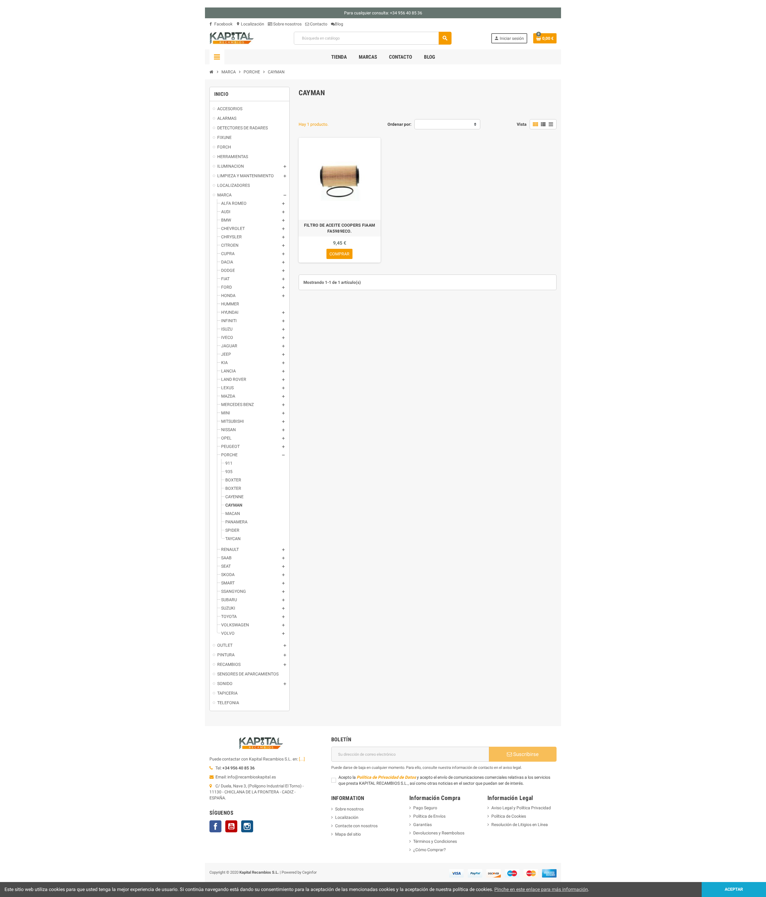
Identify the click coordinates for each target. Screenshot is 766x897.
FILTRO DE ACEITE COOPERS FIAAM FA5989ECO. (339, 228)
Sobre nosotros (287, 24)
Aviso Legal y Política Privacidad (521, 807)
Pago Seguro (425, 807)
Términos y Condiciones (435, 841)
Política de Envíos (429, 816)
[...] (302, 759)
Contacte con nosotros (356, 825)
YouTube (231, 826)
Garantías (422, 824)
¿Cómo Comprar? (429, 849)
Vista (522, 124)
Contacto (318, 24)
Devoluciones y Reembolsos (438, 833)
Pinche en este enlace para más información (541, 889)
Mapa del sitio (348, 834)
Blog (339, 24)
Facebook (222, 24)
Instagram (247, 826)
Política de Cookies (508, 816)
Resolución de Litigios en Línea (519, 824)
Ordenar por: (399, 124)
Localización (250, 24)
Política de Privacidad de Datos (386, 777)
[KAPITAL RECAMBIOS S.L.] (231, 37)
